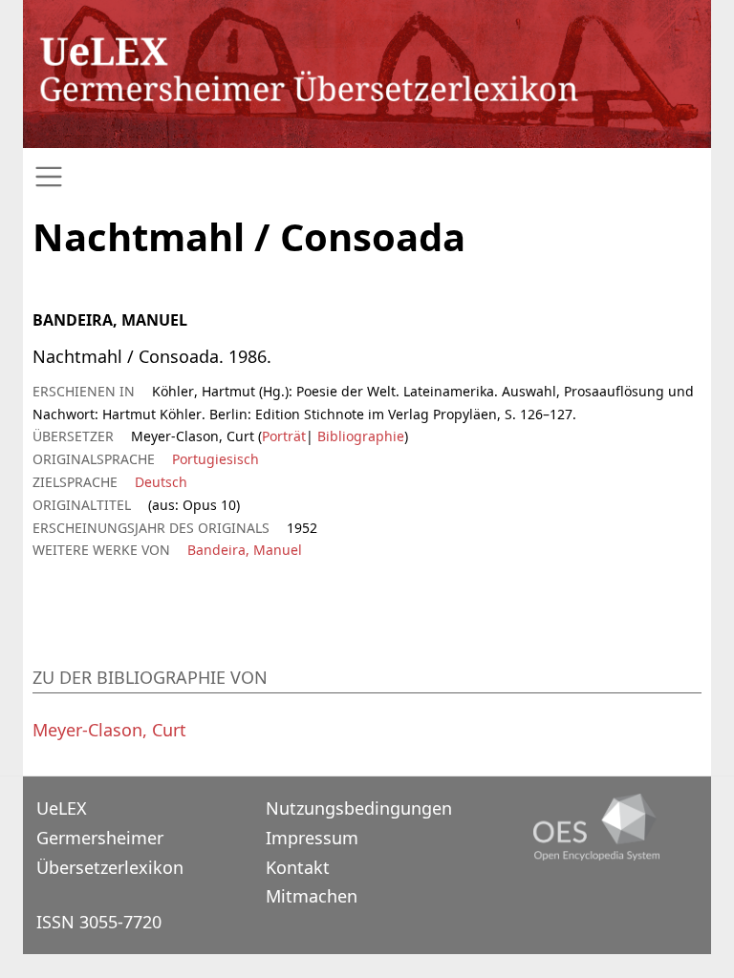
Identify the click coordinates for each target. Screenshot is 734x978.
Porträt (284, 436)
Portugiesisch (215, 459)
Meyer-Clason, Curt (109, 729)
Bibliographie (358, 436)
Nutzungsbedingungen (359, 808)
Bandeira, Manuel (244, 550)
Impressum (312, 837)
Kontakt (298, 867)
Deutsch (161, 482)
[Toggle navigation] (367, 177)
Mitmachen (311, 895)
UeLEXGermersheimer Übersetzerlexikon (110, 837)
